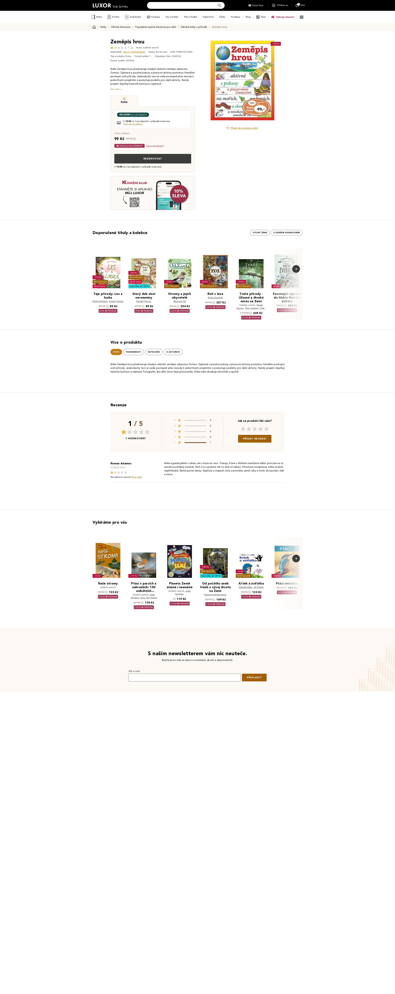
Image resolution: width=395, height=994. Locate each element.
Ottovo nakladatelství (134, 52)
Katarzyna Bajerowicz (215, 594)
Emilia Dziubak (215, 297)
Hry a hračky (172, 17)
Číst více (114, 89)
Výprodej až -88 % (139, 286)
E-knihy (115, 17)
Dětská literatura (120, 26)
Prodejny (235, 17)
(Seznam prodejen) (133, 124)
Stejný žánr (260, 233)
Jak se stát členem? (155, 146)
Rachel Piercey (143, 301)
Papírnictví (208, 17)
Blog (248, 17)
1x (132, 47)
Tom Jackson (252, 308)
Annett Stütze (116, 301)
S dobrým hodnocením (286, 233)
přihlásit (254, 677)
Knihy (99, 17)
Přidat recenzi (254, 438)
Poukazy (155, 17)
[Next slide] (277, 80)
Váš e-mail (134, 671)
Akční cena (99, 286)
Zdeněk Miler (245, 587)
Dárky (222, 17)
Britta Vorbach (100, 301)
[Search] (219, 5)
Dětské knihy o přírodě (194, 26)
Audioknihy (135, 17)
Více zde (136, 477)
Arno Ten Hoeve (148, 597)
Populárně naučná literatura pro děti (155, 26)
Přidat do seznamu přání (244, 128)
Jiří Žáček (259, 587)
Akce (263, 17)
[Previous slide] (207, 80)
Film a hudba (190, 17)
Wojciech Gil (179, 301)
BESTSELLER (100, 281)
